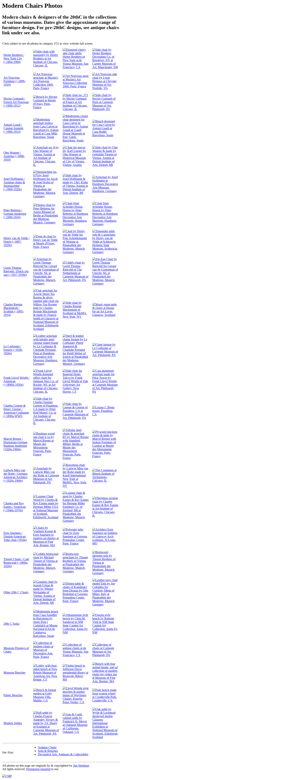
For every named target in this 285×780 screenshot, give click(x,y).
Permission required (38, 769)
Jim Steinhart (81, 765)
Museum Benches (14, 672)
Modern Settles (12, 723)
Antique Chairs (47, 747)
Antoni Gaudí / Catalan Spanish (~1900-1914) (13, 128)
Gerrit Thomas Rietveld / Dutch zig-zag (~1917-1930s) (16, 271)
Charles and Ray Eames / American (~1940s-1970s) (14, 507)
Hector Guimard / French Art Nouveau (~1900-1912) (16, 102)
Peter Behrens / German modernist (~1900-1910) (14, 214)
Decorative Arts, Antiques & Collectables (63, 754)
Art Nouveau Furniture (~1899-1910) (14, 81)
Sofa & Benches (48, 750)
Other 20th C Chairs (15, 592)
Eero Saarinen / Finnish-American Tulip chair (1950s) (15, 536)
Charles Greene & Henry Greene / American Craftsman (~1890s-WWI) (16, 411)
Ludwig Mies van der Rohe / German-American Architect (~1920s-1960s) (15, 475)
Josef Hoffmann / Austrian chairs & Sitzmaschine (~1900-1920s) (14, 184)
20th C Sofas (11, 623)
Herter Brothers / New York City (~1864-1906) (13, 58)
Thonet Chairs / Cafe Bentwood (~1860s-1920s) (16, 562)
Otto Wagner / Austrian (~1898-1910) (14, 156)
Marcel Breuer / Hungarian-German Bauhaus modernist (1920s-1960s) (15, 444)
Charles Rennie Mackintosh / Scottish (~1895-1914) (13, 310)
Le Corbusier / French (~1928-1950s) (13, 350)
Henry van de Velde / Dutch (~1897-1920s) (16, 241)
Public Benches (12, 695)
